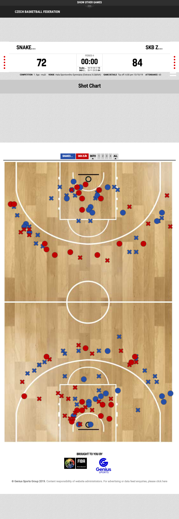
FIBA (75, 466)
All (115, 156)
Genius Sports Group (103, 466)
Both (93, 156)
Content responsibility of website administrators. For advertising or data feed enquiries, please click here (106, 481)
